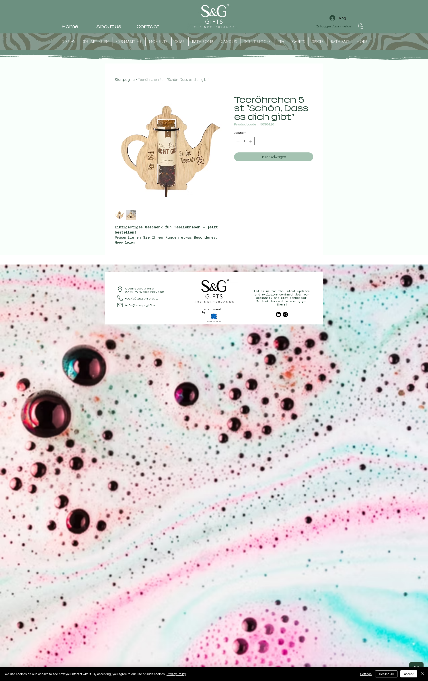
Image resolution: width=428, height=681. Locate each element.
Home (70, 26)
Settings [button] (366, 674)
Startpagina (125, 79)
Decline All (386, 674)
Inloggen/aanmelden (334, 26)
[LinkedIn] (278, 314)
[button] (360, 26)
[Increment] (251, 141)
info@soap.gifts (140, 305)
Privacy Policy (176, 674)
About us (108, 26)
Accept (409, 674)
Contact (148, 26)
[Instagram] (285, 314)
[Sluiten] (422, 673)
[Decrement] (237, 141)
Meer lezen (125, 242)
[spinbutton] (244, 141)
